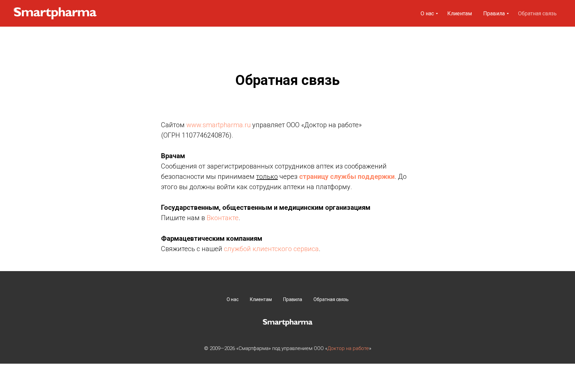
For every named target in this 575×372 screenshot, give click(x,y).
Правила (494, 13)
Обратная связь (537, 13)
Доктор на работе (348, 348)
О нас (427, 13)
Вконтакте (223, 218)
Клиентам (459, 13)
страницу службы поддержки (347, 177)
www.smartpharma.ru (218, 125)
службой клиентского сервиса (271, 249)
